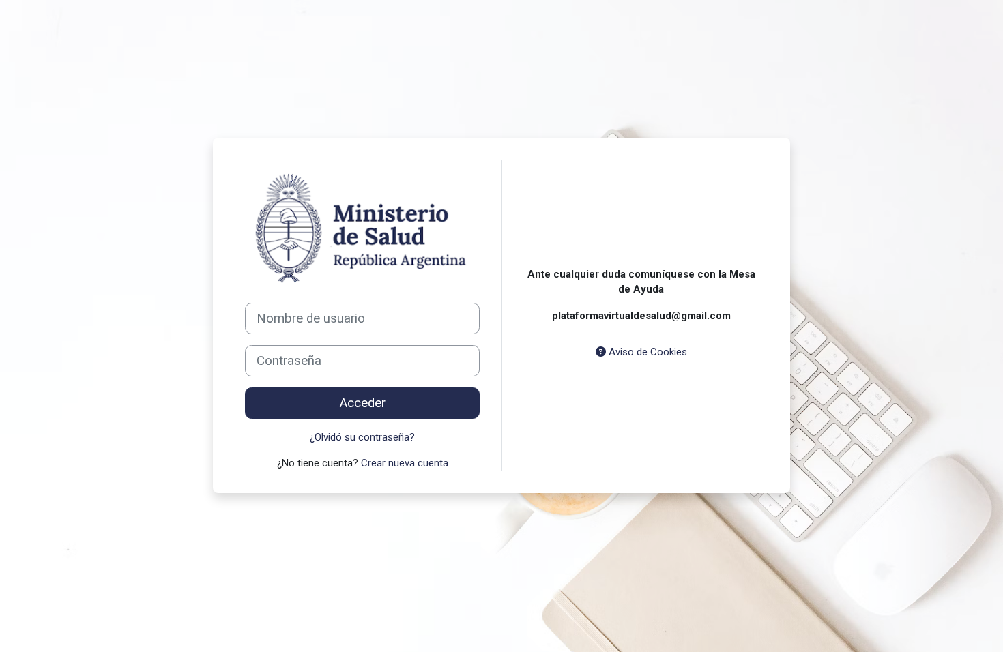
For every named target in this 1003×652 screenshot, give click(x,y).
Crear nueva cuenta (404, 463)
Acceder (363, 403)
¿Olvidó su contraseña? (362, 437)
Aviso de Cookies (646, 352)
